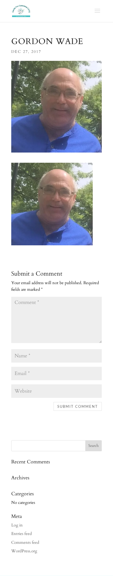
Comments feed (25, 542)
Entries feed (21, 533)
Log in (17, 525)
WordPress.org (24, 551)
